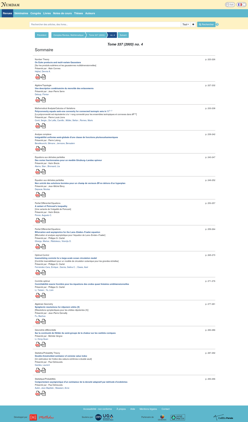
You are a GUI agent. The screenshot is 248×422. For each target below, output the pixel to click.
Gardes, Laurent (42, 364)
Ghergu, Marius (42, 241)
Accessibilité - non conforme (97, 409)
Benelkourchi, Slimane (45, 143)
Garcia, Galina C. (67, 267)
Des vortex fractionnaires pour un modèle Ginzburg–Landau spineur (68, 160)
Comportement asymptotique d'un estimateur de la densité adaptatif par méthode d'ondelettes (81, 381)
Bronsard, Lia (54, 166)
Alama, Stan (40, 166)
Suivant (123, 35)
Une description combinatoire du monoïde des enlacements (64, 88)
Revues (7, 13)
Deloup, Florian (42, 94)
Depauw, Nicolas (42, 189)
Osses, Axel (82, 267)
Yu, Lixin (50, 290)
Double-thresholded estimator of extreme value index (61, 355)
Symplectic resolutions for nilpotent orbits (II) (57, 306)
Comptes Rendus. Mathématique (69, 35)
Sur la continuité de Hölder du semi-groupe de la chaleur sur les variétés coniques (75, 332)
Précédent (41, 35)
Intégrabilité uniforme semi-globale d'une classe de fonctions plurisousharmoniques (76, 137)
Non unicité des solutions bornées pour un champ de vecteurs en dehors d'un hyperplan (80, 183)
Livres (47, 13)
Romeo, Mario (86, 120)
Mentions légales (148, 409)
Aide (132, 409)
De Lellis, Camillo (56, 120)
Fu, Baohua (40, 316)
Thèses (78, 13)
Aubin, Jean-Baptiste (44, 387)
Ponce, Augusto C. (43, 215)
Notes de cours (62, 13)
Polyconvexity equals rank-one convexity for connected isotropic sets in (73, 111)
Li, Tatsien (39, 290)
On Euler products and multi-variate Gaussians (58, 62)
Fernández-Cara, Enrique (46, 267)
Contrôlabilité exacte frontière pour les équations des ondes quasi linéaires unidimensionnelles (82, 284)
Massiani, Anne (62, 387)
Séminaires (21, 13)
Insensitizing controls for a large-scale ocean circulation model (66, 258)
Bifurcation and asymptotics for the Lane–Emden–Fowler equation (67, 232)
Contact (165, 409)
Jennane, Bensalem (66, 143)
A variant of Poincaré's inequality (51, 206)
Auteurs (90, 13)
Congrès (35, 13)
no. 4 (112, 35)
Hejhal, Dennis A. (43, 71)
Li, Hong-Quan (41, 338)
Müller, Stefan (72, 120)
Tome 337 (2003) (97, 35)
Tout (185, 24)
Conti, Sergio (41, 120)
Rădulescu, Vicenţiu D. (61, 241)
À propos (121, 409)
